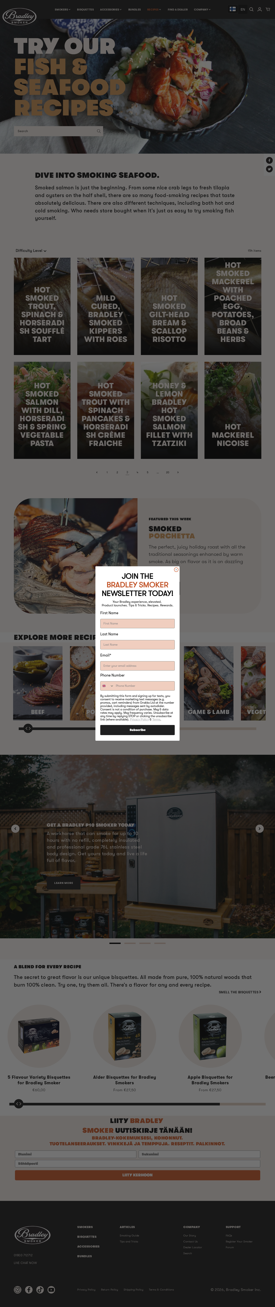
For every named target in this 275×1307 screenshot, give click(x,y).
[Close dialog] (176, 570)
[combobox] (107, 685)
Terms (156, 719)
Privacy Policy (139, 719)
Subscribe (138, 730)
